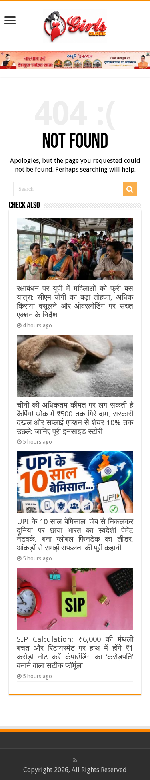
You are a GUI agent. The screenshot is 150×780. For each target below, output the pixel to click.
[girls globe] (75, 24)
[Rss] (75, 760)
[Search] (130, 189)
